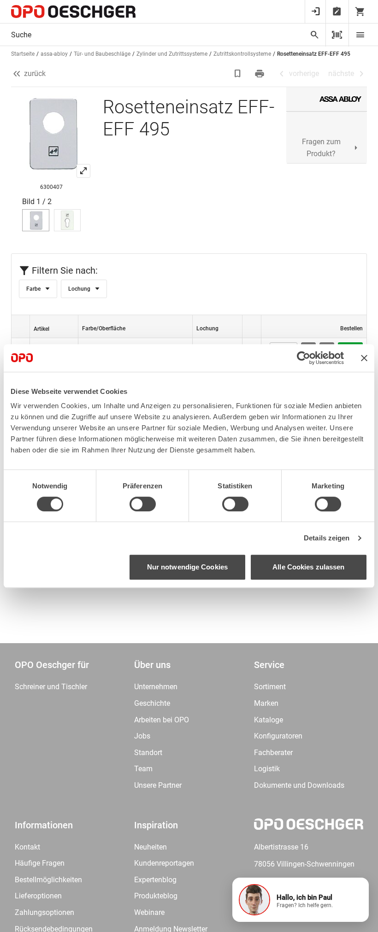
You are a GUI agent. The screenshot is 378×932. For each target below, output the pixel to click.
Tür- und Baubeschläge (102, 54)
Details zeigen (326, 538)
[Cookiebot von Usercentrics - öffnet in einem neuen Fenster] (303, 358)
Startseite (23, 54)
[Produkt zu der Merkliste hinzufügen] (238, 73)
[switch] (143, 504)
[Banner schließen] (364, 358)
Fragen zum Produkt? (321, 147)
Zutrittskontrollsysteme (242, 54)
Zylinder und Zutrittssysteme (171, 54)
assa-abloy (54, 54)
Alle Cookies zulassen (308, 567)
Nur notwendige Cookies (187, 567)
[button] (300, 900)
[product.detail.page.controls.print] (260, 73)
